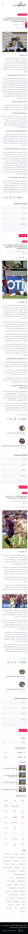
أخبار (17, 766)
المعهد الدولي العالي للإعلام (19, 874)
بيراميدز (16, 884)
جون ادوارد (15, 891)
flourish (23, 854)
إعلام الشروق (12, 857)
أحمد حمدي (7, 854)
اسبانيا (6, 857)
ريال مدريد (12, 898)
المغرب (11, 878)
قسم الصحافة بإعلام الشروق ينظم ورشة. (10, 790)
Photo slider (15, 854)
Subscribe (5, 757)
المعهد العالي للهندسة (20, 878)
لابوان (24, 905)
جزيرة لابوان (22, 891)
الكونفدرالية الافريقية (7, 867)
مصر (15, 908)
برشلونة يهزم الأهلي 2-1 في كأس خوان (16, 433)
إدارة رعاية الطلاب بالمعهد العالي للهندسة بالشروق (13, 446)
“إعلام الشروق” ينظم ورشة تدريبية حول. (10, 769)
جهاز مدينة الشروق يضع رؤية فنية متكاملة (15, 676)
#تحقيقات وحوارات (22, 14)
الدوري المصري (7, 861)
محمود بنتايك (22, 908)
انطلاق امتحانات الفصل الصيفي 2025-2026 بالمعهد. (11, 776)
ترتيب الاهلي (22, 888)
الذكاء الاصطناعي (21, 864)
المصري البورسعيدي (13, 871)
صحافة (23, 901)
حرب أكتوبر (8, 891)
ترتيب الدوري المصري (13, 888)
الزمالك (13, 864)
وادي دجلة (23, 911)
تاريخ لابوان (9, 884)
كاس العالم (17, 901)
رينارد (6, 898)
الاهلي (23, 861)
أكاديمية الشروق (21, 857)
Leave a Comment (23, 415)
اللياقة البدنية (22, 871)
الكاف (24, 867)
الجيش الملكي (16, 861)
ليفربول (17, 905)
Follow (5, 752)
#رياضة (24, 241)
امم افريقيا (23, 884)
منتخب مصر (9, 908)
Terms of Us (5, 930)
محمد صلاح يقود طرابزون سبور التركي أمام (15, 689)
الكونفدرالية (17, 867)
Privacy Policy (12, 930)
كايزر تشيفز (9, 901)
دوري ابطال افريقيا (21, 898)
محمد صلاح (11, 905)
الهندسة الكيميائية (21, 881)
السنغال (7, 864)
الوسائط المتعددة (11, 881)
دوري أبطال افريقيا (13, 895)
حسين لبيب (23, 895)
